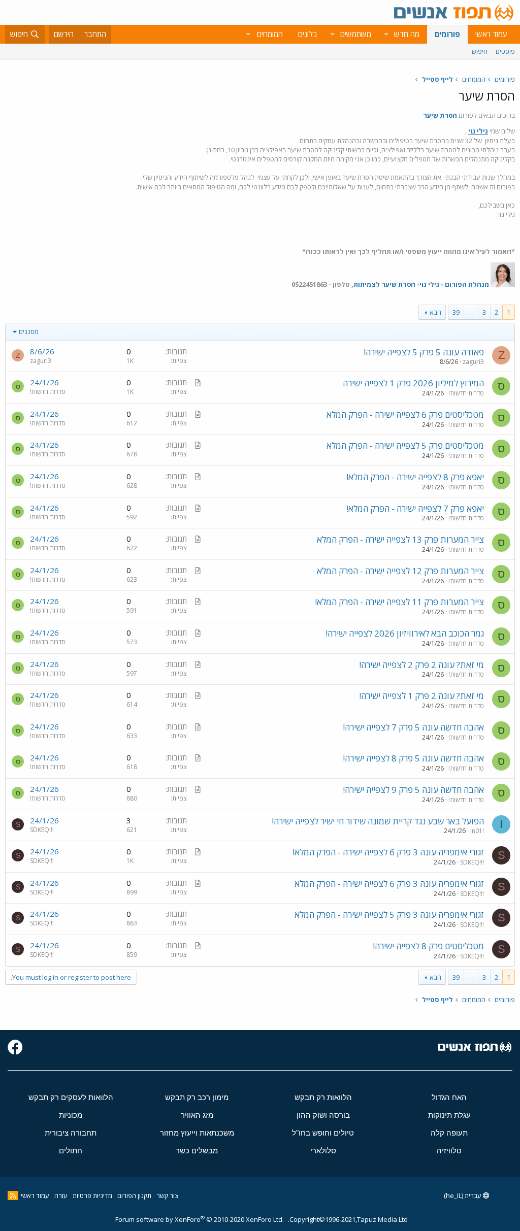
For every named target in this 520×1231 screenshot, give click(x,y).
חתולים (70, 1150)
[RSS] (13, 1195)
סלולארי (323, 1150)
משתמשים (355, 34)
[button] (386, 34)
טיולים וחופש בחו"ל (323, 1132)
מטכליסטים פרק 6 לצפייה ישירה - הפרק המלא (405, 414)
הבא (435, 312)
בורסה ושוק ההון (323, 1115)
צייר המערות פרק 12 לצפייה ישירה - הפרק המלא (400, 571)
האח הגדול (449, 1097)
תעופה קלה (449, 1132)
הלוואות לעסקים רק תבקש (70, 1097)
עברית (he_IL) (463, 1195)
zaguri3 (473, 361)
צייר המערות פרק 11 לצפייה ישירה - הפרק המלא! (399, 602)
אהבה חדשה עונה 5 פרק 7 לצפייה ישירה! (413, 727)
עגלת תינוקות (449, 1115)
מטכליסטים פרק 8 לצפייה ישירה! (428, 946)
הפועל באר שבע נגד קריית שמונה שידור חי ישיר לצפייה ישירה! (378, 821)
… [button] (471, 312)
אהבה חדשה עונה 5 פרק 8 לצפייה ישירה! (413, 758)
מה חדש (406, 34)
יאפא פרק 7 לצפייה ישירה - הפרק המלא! (415, 508)
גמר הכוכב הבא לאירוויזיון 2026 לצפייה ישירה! (405, 633)
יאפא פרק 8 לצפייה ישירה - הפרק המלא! (415, 477)
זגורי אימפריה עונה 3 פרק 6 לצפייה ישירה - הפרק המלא (389, 883)
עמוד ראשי (491, 34)
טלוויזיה (449, 1150)
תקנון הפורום (134, 1195)
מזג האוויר (197, 1115)
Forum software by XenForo (199, 1219)
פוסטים (505, 51)
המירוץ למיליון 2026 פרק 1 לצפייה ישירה (413, 383)
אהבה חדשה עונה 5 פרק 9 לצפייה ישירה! (413, 789)
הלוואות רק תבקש (323, 1097)
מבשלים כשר (197, 1150)
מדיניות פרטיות (92, 1195)
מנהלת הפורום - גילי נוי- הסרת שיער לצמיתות (421, 284)
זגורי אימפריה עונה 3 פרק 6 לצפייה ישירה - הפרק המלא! (388, 852)
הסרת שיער (440, 115)
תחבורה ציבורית (70, 1132)
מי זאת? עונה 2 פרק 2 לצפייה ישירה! (421, 665)
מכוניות (70, 1115)
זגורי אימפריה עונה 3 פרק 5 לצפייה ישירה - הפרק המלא (389, 914)
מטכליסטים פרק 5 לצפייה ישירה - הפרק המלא (405, 445)
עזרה (61, 1195)
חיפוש (480, 51)
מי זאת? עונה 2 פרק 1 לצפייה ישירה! (421, 696)
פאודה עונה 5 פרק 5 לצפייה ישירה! (424, 352)
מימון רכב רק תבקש (197, 1097)
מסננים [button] (29, 331)
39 (456, 312)
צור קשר (167, 1195)
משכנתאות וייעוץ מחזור (197, 1132)
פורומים (447, 34)
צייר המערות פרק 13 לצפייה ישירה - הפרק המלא (400, 539)
